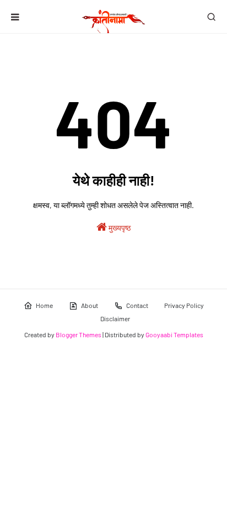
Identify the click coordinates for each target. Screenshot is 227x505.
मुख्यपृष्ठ (119, 227)
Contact (137, 305)
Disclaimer (115, 318)
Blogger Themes (78, 334)
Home (44, 305)
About (89, 305)
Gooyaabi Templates (174, 334)
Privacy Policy (184, 305)
